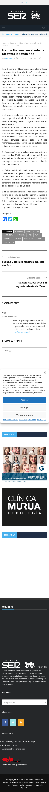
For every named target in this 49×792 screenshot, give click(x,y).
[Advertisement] (24, 567)
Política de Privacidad (31, 782)
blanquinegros (32, 231)
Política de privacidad (27, 419)
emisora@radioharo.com (14, 749)
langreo (7, 239)
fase (30, 235)
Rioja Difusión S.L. (28, 779)
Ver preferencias (24, 415)
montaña (17, 239)
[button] (45, 372)
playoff (40, 239)
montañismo (29, 239)
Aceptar (24, 399)
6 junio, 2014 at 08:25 (9, 316)
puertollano (9, 242)
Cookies (15, 785)
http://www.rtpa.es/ (21, 332)
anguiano (19, 231)
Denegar (24, 407)
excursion (21, 235)
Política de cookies (10, 419)
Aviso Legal (41, 419)
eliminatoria (8, 235)
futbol (37, 235)
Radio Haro (9, 58)
